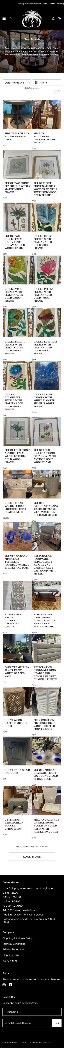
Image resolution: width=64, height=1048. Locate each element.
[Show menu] (4, 18)
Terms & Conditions (13, 943)
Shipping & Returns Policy (17, 938)
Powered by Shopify (41, 1042)
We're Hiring (9, 960)
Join (57, 1023)
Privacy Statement (13, 949)
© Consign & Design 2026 (14, 1042)
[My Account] (53, 18)
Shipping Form (11, 955)
